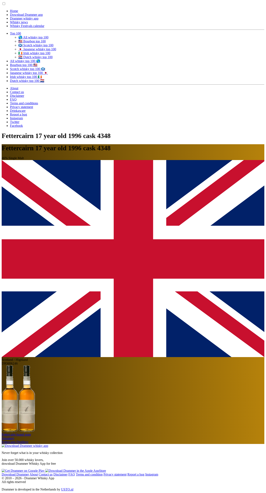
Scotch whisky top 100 (27, 69)
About (14, 88)
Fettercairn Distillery (15, 442)
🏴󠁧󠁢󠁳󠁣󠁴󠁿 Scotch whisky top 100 (35, 45)
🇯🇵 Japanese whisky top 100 (37, 49)
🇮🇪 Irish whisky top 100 (34, 53)
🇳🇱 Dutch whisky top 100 (35, 57)
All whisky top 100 (25, 61)
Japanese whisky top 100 (29, 73)
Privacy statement (21, 107)
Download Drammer (15, 474)
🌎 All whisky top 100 (33, 37)
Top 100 (15, 33)
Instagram (16, 118)
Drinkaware (18, 110)
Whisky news (19, 22)
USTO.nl (67, 489)
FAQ (13, 99)
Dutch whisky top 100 (27, 81)
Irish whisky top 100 (26, 77)
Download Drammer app (26, 14)
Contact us (17, 92)
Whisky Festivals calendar (27, 26)
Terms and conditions (24, 103)
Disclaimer (17, 95)
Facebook (16, 125)
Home (14, 11)
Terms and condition (89, 474)
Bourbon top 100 (23, 65)
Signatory (8, 438)
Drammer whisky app (24, 18)
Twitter (14, 122)
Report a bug (18, 114)
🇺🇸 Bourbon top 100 (32, 41)
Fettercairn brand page (16, 434)
